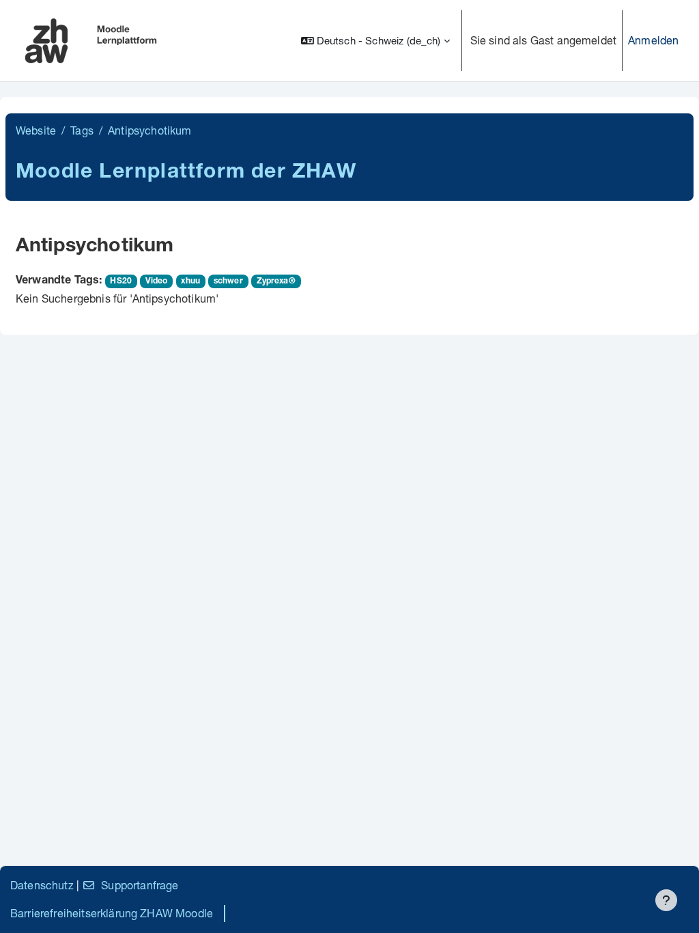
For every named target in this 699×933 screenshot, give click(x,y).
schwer (228, 281)
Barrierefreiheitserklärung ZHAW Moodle (111, 912)
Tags (82, 130)
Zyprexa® (276, 281)
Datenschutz (42, 884)
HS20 (121, 281)
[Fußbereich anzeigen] (666, 900)
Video (156, 281)
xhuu (190, 281)
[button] (375, 40)
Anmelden (653, 39)
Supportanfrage (139, 884)
